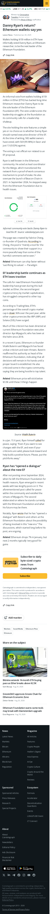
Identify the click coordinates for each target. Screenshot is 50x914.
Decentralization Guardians (34, 804)
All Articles (32, 736)
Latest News (8, 35)
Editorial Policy (24, 593)
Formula (31, 793)
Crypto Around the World (35, 773)
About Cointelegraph (8, 836)
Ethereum (6, 751)
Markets (5, 741)
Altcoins (5, 756)
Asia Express (32, 756)
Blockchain (7, 761)
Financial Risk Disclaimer (8, 858)
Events (30, 811)
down (12, 313)
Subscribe (25, 575)
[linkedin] (9, 875)
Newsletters (7, 842)
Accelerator (32, 798)
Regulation (7, 766)
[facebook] (19, 875)
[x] (4, 875)
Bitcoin (5, 746)
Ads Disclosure (8, 852)
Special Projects (9, 808)
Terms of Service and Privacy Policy (15, 909)
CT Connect (32, 821)
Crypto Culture (33, 766)
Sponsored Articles (10, 793)
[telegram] (14, 875)
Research (6, 803)
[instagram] (24, 875)
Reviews (30, 779)
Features (31, 741)
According (33, 241)
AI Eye (29, 761)
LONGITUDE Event (35, 816)
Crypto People (33, 746)
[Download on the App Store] (9, 868)
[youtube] (29, 875)
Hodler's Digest (34, 751)
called (38, 440)
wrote (20, 513)
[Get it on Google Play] (26, 868)
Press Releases (8, 798)
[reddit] (34, 875)
